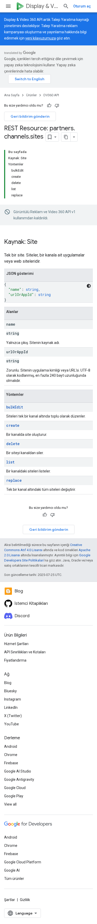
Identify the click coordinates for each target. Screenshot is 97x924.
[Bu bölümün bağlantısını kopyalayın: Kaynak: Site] (43, 242)
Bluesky (10, 691)
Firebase (11, 763)
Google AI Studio (17, 771)
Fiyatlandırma (15, 660)
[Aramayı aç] (66, 6)
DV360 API (51, 95)
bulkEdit (14, 407)
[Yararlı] (49, 105)
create (12, 425)
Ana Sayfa (11, 95)
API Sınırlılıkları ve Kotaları (25, 652)
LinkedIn (11, 707)
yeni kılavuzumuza (40, 38)
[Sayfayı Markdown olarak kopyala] (66, 137)
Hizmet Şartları (16, 644)
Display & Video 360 (42, 6)
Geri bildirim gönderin (30, 116)
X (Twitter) (13, 716)
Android (10, 746)
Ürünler (31, 95)
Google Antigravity (19, 779)
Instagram (12, 699)
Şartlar (9, 900)
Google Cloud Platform (22, 862)
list (10, 462)
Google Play (13, 796)
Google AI (12, 870)
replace (14, 480)
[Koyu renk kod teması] (89, 286)
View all (10, 804)
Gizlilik (25, 900)
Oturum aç (82, 6)
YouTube (11, 724)
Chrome (10, 755)
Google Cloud (15, 788)
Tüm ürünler (14, 879)
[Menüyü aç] (8, 6)
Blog (7, 683)
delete (13, 443)
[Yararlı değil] (57, 105)
